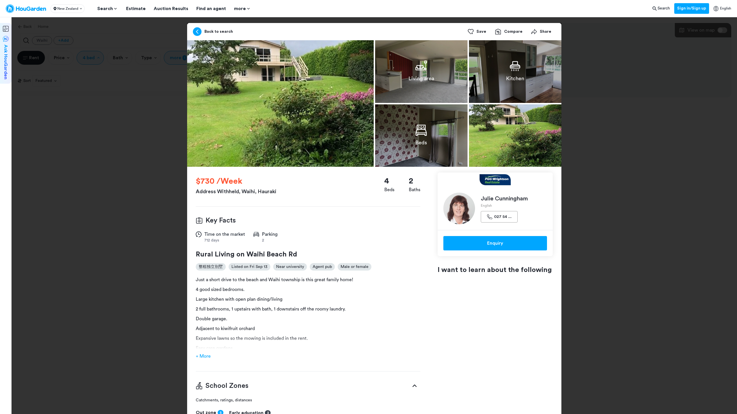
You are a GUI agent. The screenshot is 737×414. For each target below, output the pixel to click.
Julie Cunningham (504, 199)
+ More (203, 356)
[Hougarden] (26, 8)
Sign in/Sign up (691, 8)
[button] (67, 8)
